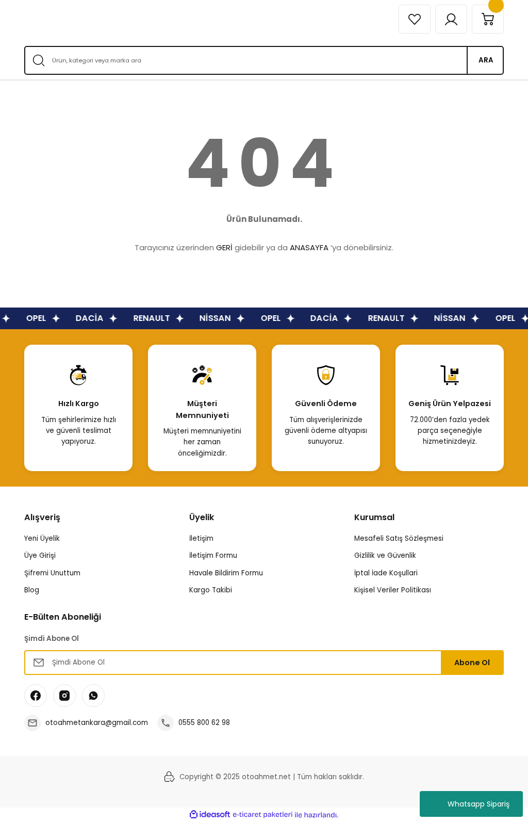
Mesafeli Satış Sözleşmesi (398, 538)
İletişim (201, 538)
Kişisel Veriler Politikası (392, 590)
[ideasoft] (209, 814)
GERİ (224, 247)
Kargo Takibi (210, 590)
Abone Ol (472, 662)
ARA (485, 60)
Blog (31, 590)
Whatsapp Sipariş (478, 804)
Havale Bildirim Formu (226, 573)
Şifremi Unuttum (52, 573)
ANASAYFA (309, 247)
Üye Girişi (40, 555)
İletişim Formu (213, 555)
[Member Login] (451, 19)
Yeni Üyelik (42, 538)
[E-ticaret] (263, 815)
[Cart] (488, 19)
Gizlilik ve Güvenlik (385, 555)
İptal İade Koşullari (386, 573)
